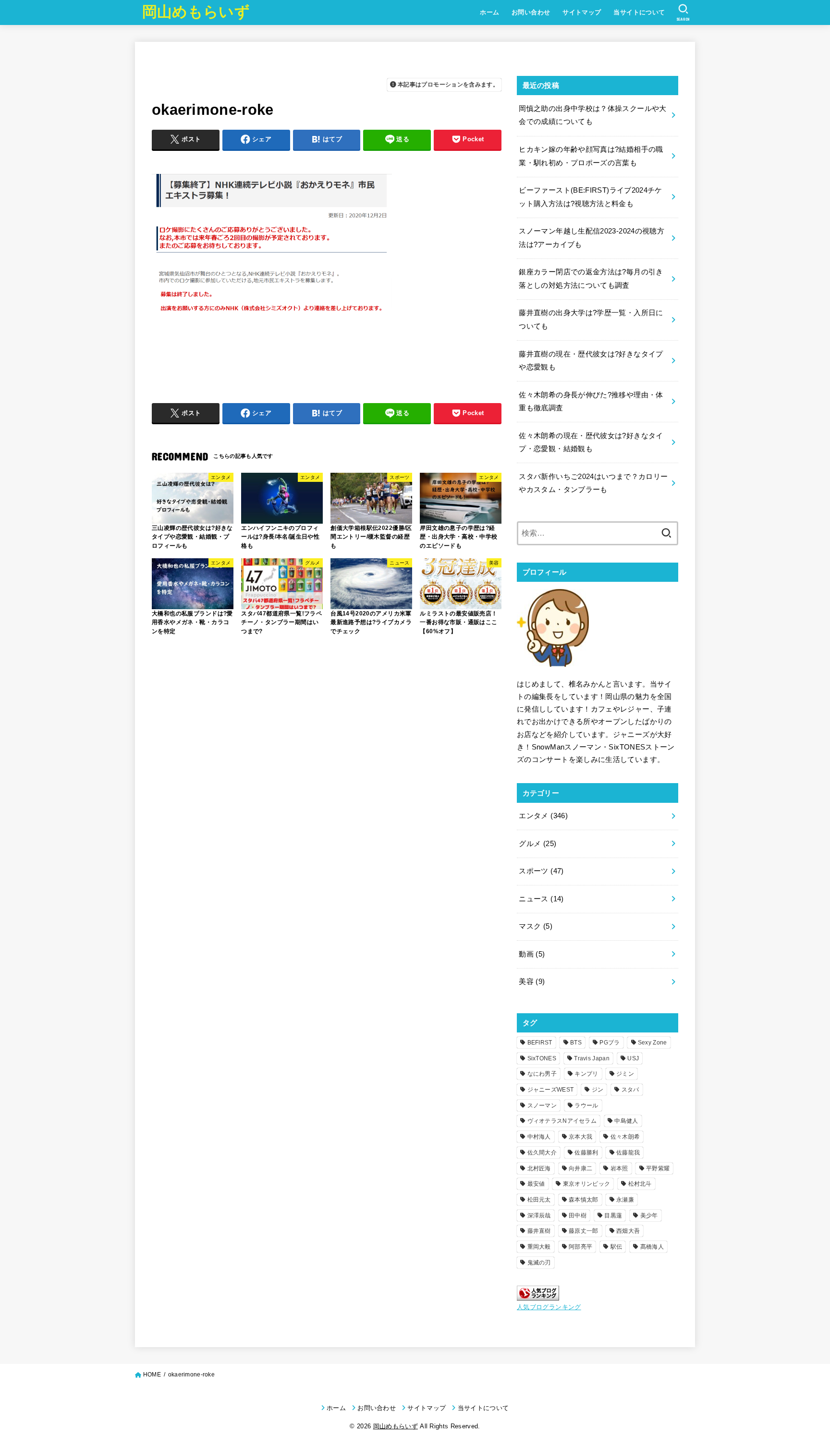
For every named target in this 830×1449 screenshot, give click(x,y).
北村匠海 (539, 1168)
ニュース (541, 899)
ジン (598, 1089)
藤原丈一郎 (583, 1231)
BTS (576, 1042)
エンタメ (543, 816)
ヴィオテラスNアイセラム (562, 1120)
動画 (532, 954)
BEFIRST (539, 1042)
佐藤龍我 (628, 1152)
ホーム (489, 12)
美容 (532, 981)
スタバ (630, 1089)
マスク (535, 926)
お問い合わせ (531, 12)
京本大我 (580, 1136)
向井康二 (580, 1168)
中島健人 (626, 1120)
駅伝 (616, 1246)
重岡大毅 (539, 1246)
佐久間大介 (542, 1152)
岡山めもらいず (196, 11)
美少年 (649, 1215)
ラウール (586, 1105)
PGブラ (609, 1042)
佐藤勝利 (586, 1152)
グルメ (537, 843)
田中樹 (577, 1215)
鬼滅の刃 (539, 1262)
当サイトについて (639, 12)
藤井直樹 (539, 1231)
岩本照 (619, 1168)
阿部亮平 (580, 1246)
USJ (633, 1058)
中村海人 (539, 1136)
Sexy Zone (652, 1042)
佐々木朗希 (625, 1136)
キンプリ (586, 1073)
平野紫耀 (658, 1168)
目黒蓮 (613, 1215)
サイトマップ (581, 12)
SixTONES (541, 1058)
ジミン (625, 1073)
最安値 (536, 1183)
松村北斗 (640, 1183)
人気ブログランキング (549, 1307)
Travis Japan (592, 1058)
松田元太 (539, 1199)
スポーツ (541, 871)
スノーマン (542, 1105)
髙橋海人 (652, 1246)
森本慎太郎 (583, 1199)
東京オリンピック (586, 1183)
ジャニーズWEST (550, 1089)
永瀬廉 (625, 1199)
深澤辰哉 (539, 1215)
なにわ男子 (542, 1073)
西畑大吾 (628, 1231)
